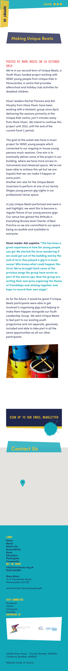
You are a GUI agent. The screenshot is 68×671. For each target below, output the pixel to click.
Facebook (11, 603)
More (48, 4)
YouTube (11, 612)
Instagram (12, 609)
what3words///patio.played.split (24, 588)
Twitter (10, 606)
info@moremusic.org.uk (19, 567)
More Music (34, 9)
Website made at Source (20, 662)
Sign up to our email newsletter (34, 417)
